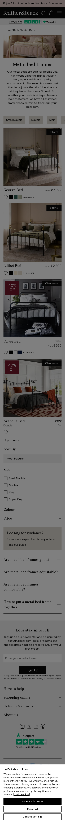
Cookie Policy (21, 794)
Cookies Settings (32, 816)
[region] (32, 792)
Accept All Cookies (32, 801)
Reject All (32, 809)
